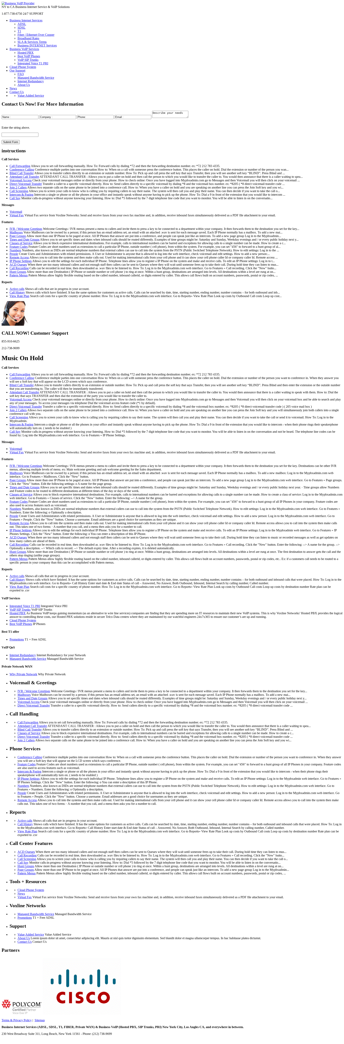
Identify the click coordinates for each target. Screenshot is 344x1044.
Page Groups (18, 236)
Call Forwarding (20, 166)
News (13, 88)
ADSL (22, 24)
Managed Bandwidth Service (36, 77)
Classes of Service (21, 243)
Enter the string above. (16, 127)
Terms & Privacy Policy (17, 1020)
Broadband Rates (28, 38)
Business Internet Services (26, 20)
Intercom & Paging (21, 194)
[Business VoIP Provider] (18, 3)
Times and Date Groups (24, 239)
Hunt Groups (18, 271)
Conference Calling (22, 169)
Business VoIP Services (24, 49)
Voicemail (16, 211)
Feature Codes (19, 246)
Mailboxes (16, 232)
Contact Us (17, 92)
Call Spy (15, 198)
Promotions (17, 639)
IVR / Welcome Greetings (26, 228)
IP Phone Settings (21, 261)
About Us (24, 85)
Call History (17, 292)
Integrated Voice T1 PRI (33, 63)
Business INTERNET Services (37, 45)
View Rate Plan (19, 296)
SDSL (21, 27)
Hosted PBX (26, 52)
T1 (19, 31)
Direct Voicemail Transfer (26, 184)
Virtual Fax (17, 215)
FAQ (21, 74)
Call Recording (19, 268)
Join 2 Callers (18, 187)
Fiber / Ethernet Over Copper (36, 34)
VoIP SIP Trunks (28, 59)
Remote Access (19, 257)
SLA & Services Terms (32, 42)
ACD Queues (18, 264)
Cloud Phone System (23, 67)
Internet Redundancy (31, 81)
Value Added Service (31, 95)
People (14, 254)
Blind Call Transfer (22, 173)
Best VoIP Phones (29, 56)
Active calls (17, 289)
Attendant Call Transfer (24, 176)
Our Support (17, 70)
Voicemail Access (21, 180)
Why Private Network (23, 674)
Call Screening (19, 191)
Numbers (15, 250)
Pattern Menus (19, 275)
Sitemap (40, 1020)
